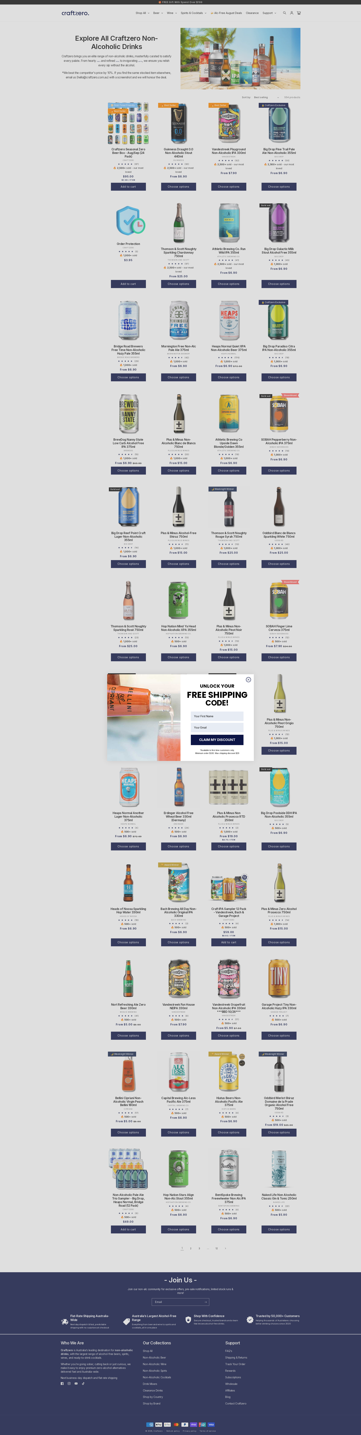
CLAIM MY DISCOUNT (217, 740)
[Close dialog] (248, 679)
